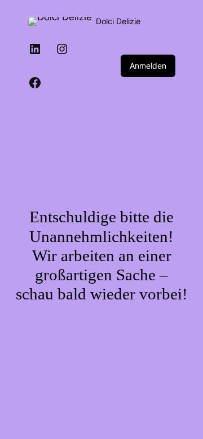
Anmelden (148, 65)
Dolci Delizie (118, 21)
